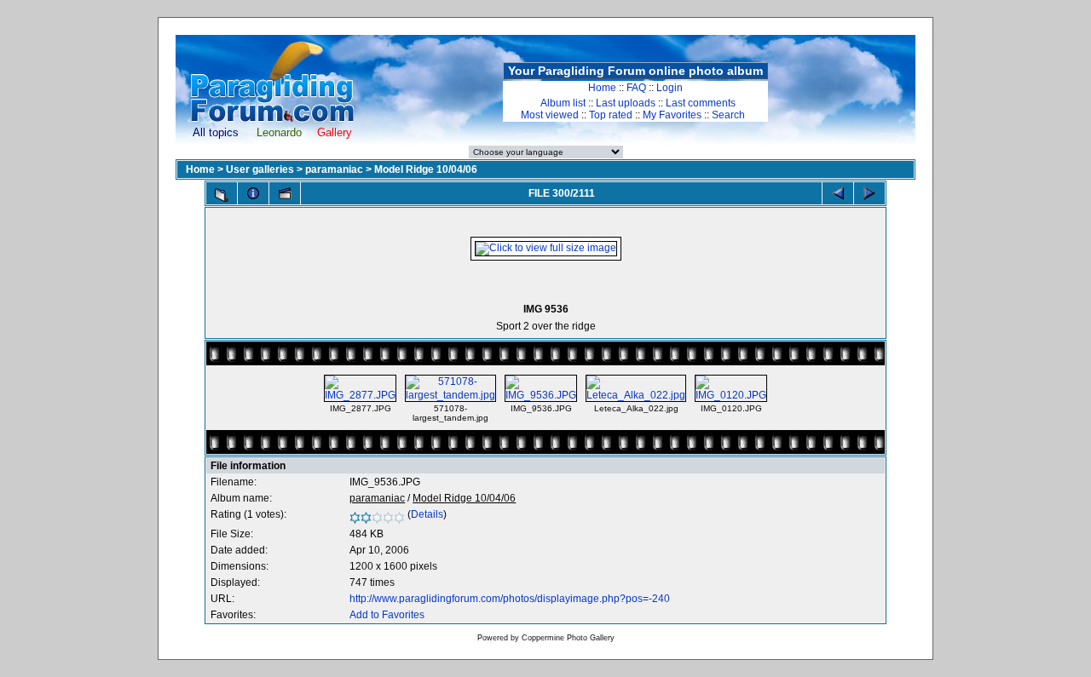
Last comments (701, 103)
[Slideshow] (284, 193)
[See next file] (869, 193)
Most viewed (550, 115)
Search (728, 115)
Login (669, 88)
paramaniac (334, 169)
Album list (563, 103)
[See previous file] (838, 193)
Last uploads (625, 103)
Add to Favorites (386, 615)
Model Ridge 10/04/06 (425, 169)
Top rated (610, 115)
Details (427, 514)
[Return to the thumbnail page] (221, 195)
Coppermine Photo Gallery (568, 638)
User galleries (260, 169)
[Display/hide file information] (253, 193)
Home (602, 88)
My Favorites (672, 115)
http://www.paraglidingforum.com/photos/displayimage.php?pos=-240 (509, 599)
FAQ (636, 88)
